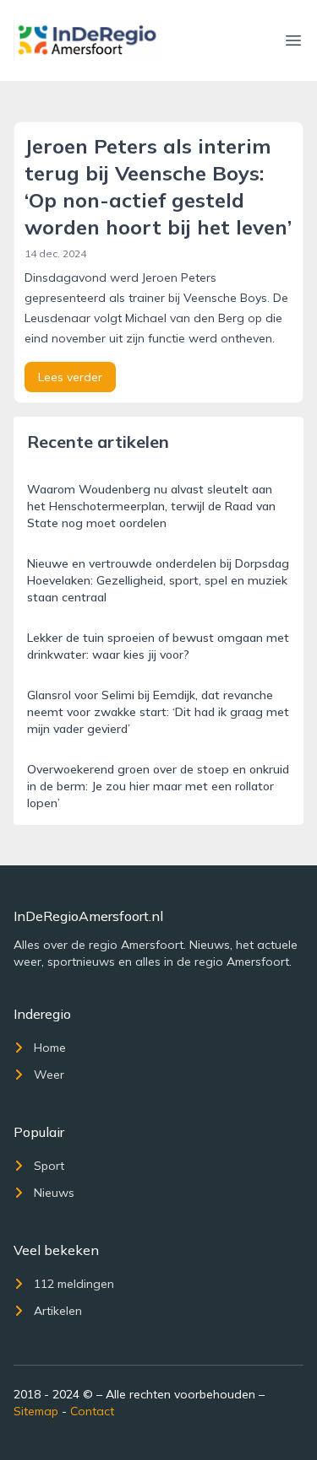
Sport (49, 1165)
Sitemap (36, 1411)
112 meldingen (74, 1283)
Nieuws (54, 1192)
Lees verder (70, 377)
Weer (49, 1074)
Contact (92, 1411)
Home (50, 1047)
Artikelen (58, 1310)
